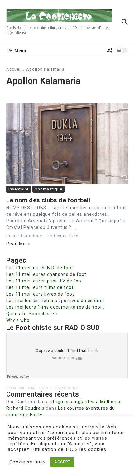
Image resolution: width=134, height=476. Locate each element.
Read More (18, 243)
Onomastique (48, 189)
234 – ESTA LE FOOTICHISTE (54, 388)
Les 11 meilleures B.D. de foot (39, 267)
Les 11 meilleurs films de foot (40, 287)
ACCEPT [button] (62, 461)
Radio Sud (15, 388)
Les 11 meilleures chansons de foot (46, 274)
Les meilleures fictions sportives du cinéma (55, 300)
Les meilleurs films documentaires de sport (55, 307)
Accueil (14, 69)
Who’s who (18, 320)
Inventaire (18, 189)
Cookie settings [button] (27, 462)
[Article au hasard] (109, 50)
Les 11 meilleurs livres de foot (40, 293)
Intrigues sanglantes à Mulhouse (85, 401)
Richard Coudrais (25, 408)
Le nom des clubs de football (48, 200)
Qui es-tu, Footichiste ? (32, 313)
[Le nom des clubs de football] (67, 143)
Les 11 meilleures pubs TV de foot (44, 280)
